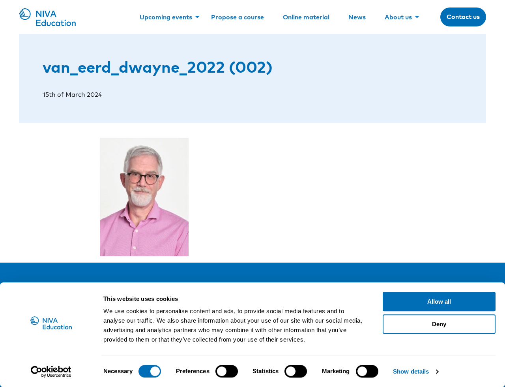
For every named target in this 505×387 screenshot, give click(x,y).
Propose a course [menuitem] (237, 17)
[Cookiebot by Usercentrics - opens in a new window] (51, 372)
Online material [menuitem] (306, 17)
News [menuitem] (357, 17)
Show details (411, 371)
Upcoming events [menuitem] (166, 17)
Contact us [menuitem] (463, 17)
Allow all (439, 301)
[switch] (226, 371)
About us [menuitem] (398, 17)
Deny (439, 324)
